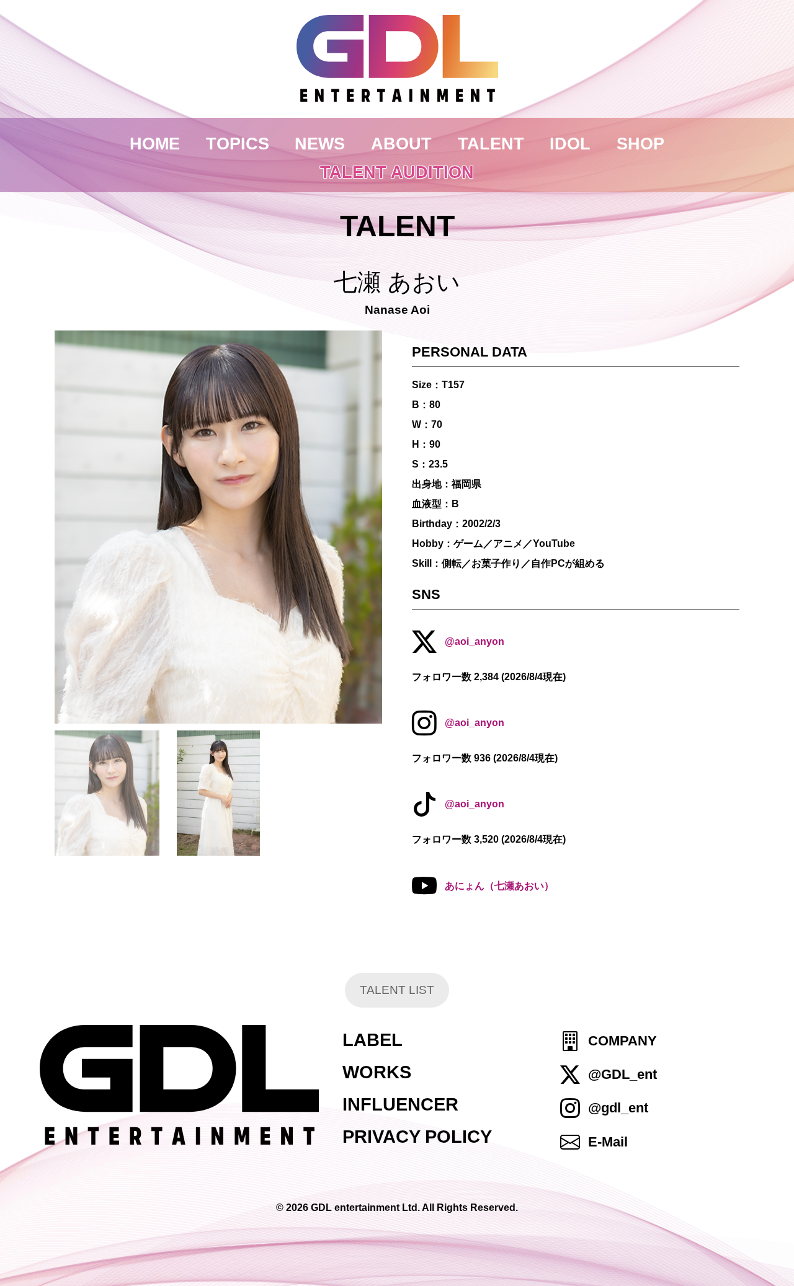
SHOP (640, 143)
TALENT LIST (397, 989)
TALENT (491, 143)
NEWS (320, 143)
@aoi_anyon (474, 641)
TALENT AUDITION (397, 172)
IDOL (570, 143)
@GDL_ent (622, 1074)
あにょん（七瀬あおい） (499, 885)
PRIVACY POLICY (417, 1136)
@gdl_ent (618, 1107)
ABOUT (401, 143)
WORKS (376, 1072)
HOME (155, 143)
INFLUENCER (400, 1104)
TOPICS (237, 143)
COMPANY (622, 1041)
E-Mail (608, 1142)
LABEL (372, 1040)
